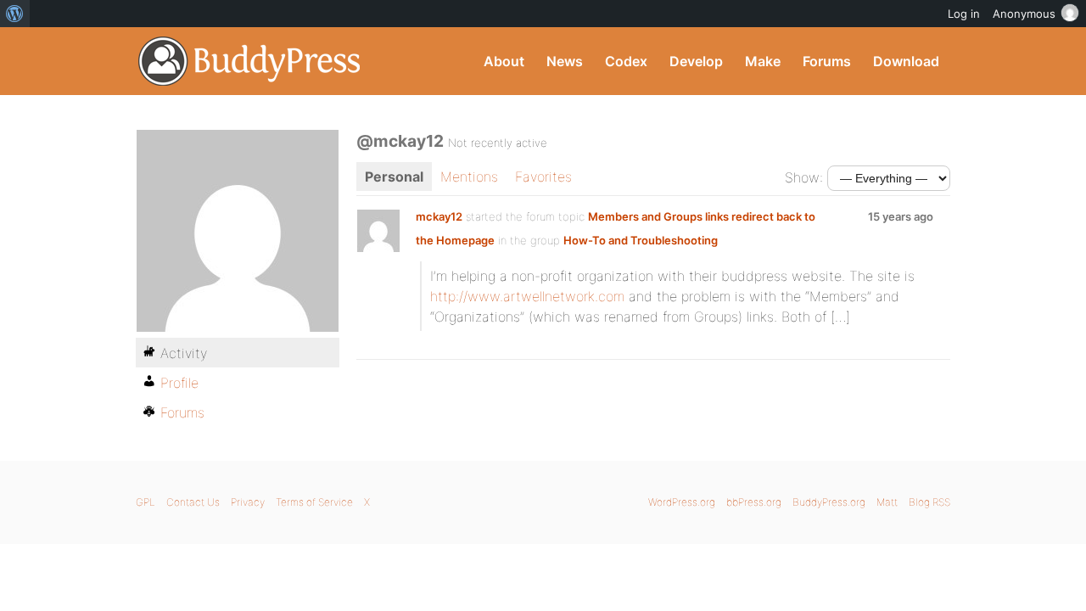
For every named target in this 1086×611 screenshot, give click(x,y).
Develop (696, 61)
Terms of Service (314, 502)
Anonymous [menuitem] (1024, 13)
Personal (394, 176)
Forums (827, 61)
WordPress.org (681, 502)
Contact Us (193, 502)
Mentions (469, 176)
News (564, 61)
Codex (626, 61)
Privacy (248, 502)
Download (906, 61)
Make (763, 61)
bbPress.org (753, 502)
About (504, 61)
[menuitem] (15, 13)
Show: (804, 177)
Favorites (543, 176)
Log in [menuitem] (964, 13)
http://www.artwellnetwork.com (527, 296)
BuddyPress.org (250, 61)
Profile (179, 382)
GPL (145, 502)
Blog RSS (929, 502)
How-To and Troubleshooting (640, 240)
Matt (887, 502)
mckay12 (439, 216)
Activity (183, 353)
